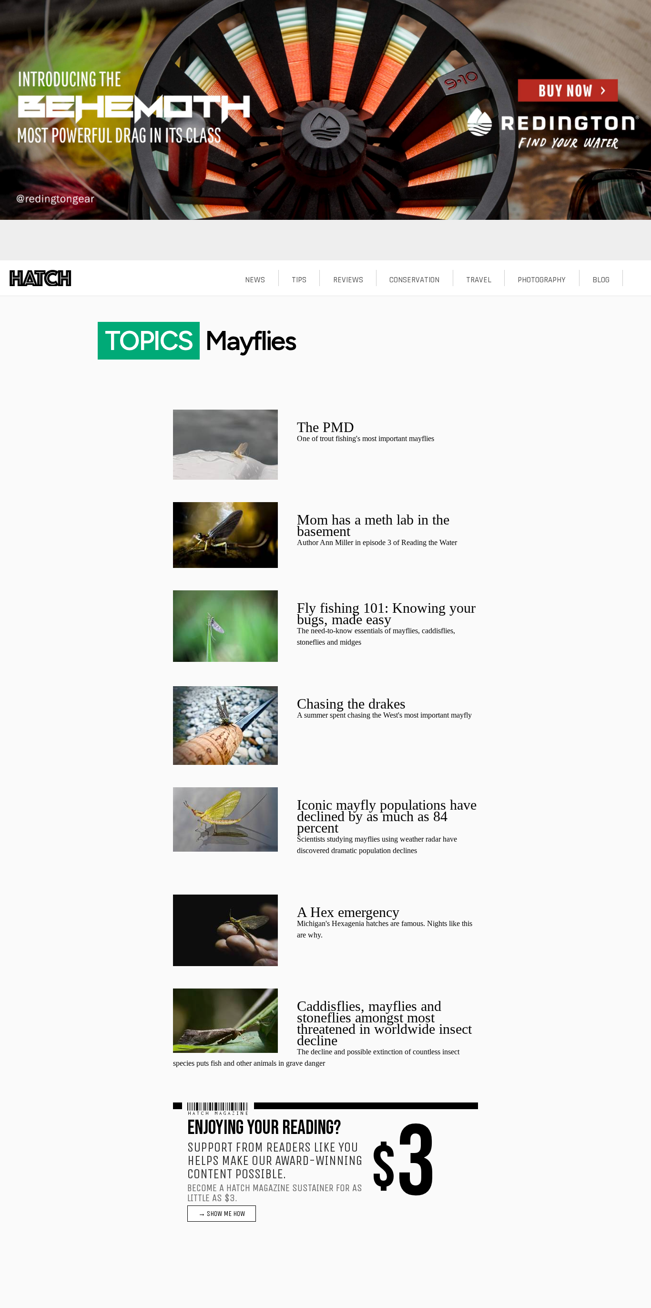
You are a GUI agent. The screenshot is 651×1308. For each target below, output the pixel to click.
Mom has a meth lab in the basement (373, 525)
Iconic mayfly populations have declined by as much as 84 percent (387, 816)
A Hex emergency (348, 912)
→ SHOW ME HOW (221, 1213)
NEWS (255, 280)
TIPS (299, 280)
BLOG (601, 280)
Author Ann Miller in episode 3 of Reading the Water (377, 542)
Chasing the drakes (351, 703)
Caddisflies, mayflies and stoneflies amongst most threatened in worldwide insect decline (384, 1023)
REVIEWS (348, 280)
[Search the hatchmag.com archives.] (637, 280)
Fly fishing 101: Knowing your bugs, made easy (386, 613)
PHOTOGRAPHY (542, 280)
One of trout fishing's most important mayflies (365, 438)
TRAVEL (478, 280)
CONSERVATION (414, 280)
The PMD (325, 427)
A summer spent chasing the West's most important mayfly (384, 715)
